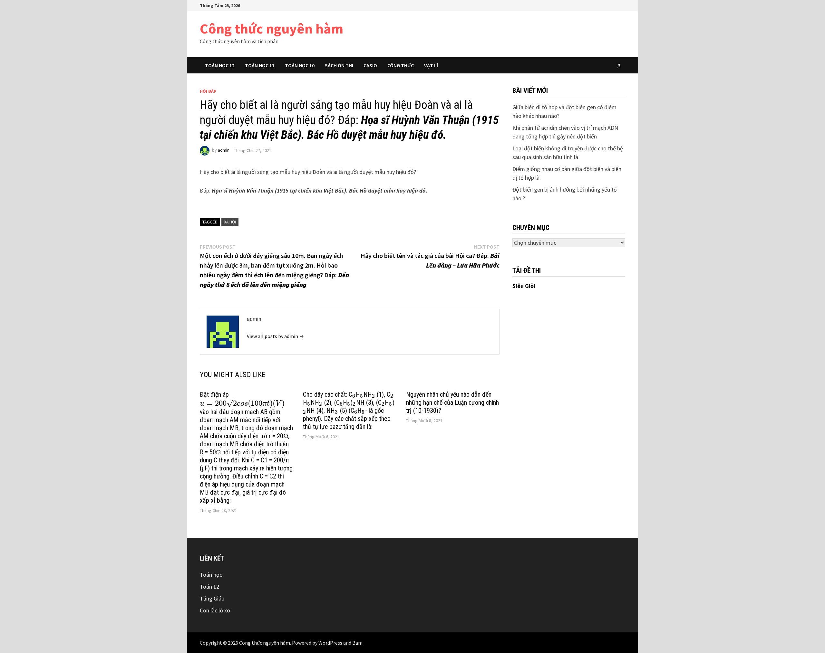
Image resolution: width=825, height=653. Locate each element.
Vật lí (431, 65)
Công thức (400, 65)
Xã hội (230, 222)
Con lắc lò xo (215, 610)
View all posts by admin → (275, 336)
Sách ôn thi (339, 65)
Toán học (211, 574)
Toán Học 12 (220, 65)
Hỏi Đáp (208, 91)
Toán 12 (209, 586)
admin (223, 150)
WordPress (330, 642)
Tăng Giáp (212, 598)
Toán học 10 (300, 65)
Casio (370, 65)
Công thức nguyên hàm (271, 28)
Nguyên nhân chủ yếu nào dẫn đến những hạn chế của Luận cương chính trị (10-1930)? (452, 402)
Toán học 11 (260, 65)
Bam (357, 642)
